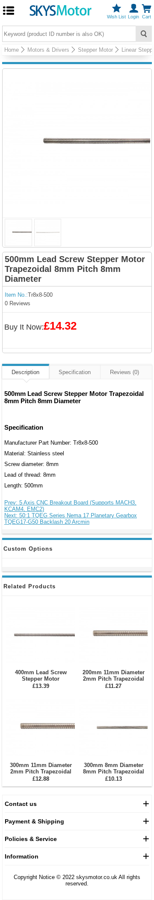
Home (11, 50)
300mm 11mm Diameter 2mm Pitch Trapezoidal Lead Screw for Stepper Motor (41, 775)
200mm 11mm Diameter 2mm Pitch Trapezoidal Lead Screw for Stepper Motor (114, 682)
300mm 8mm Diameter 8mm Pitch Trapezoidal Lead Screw (113, 771)
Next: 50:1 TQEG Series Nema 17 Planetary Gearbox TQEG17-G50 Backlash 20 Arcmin (70, 518)
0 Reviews (17, 303)
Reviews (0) (124, 372)
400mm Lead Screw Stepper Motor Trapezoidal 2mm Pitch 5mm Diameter (40, 682)
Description (25, 372)
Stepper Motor (95, 50)
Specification (75, 372)
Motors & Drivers (48, 50)
